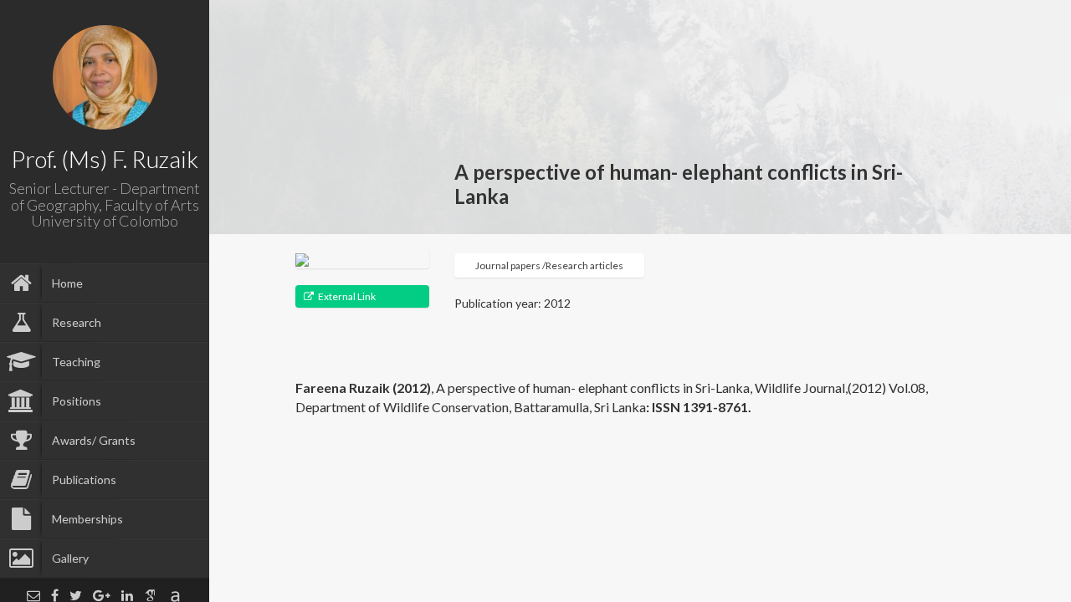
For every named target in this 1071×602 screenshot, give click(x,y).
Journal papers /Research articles (549, 265)
